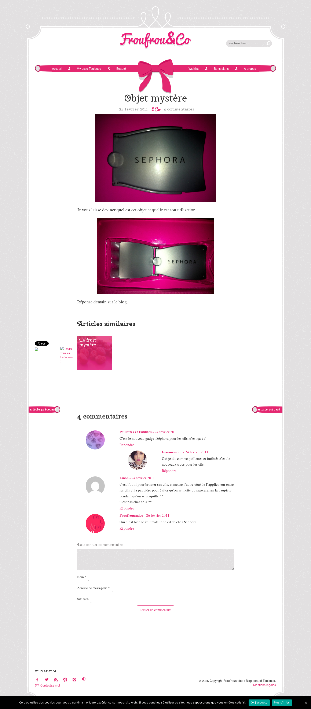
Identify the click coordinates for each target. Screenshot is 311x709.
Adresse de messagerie (93, 588)
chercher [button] (268, 43)
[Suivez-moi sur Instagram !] (74, 680)
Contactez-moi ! (51, 685)
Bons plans (221, 68)
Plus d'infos (282, 702)
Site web (83, 599)
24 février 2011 (166, 431)
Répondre (127, 444)
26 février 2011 (157, 515)
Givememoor (172, 452)
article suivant (268, 409)
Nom (81, 577)
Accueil (57, 68)
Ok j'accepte (259, 702)
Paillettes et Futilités (136, 431)
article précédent (43, 409)
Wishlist (194, 68)
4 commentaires (179, 109)
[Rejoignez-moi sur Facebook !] (37, 680)
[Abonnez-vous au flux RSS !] (56, 680)
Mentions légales (264, 685)
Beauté (121, 68)
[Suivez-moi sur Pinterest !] (84, 680)
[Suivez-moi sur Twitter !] (46, 680)
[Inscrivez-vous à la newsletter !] (65, 680)
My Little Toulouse (89, 68)
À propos (250, 68)
